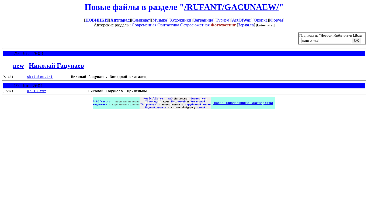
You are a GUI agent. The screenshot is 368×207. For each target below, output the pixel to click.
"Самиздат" (153, 101)
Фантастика (168, 25)
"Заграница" (148, 104)
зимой (201, 107)
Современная (144, 25)
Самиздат (141, 20)
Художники (180, 20)
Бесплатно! (198, 98)
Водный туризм (155, 107)
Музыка (159, 20)
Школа (243, 103)
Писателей (178, 101)
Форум (276, 20)
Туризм (222, 20)
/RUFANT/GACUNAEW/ (231, 7)
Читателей (197, 101)
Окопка (261, 20)
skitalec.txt (40, 77)
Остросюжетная (195, 25)
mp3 (170, 98)
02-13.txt (36, 91)
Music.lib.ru (153, 98)
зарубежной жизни (198, 104)
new (18, 65)
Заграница (203, 20)
